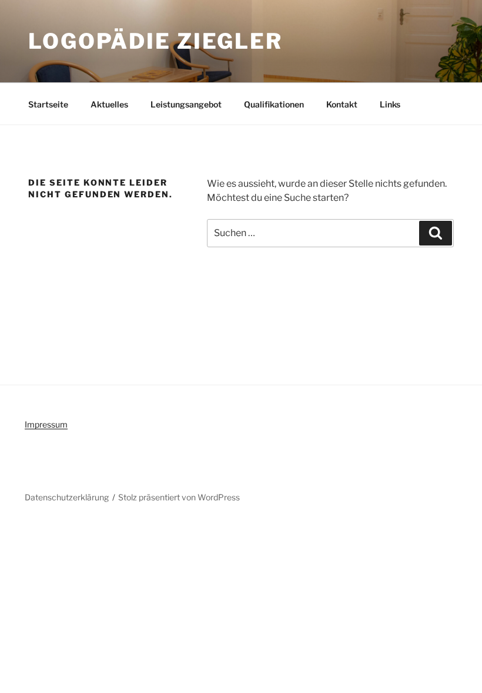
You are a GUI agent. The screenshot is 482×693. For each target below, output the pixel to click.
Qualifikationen (274, 104)
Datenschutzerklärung (67, 497)
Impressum (46, 424)
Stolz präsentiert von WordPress (179, 497)
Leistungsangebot (186, 104)
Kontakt (341, 104)
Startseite (48, 104)
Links (390, 104)
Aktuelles (109, 104)
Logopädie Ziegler (155, 41)
